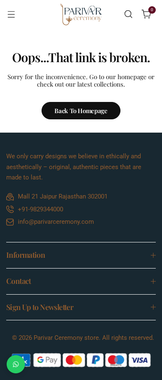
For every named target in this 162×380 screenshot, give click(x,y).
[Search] (128, 14)
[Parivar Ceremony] (81, 14)
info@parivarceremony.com (56, 221)
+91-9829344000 (40, 209)
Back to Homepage (80, 110)
